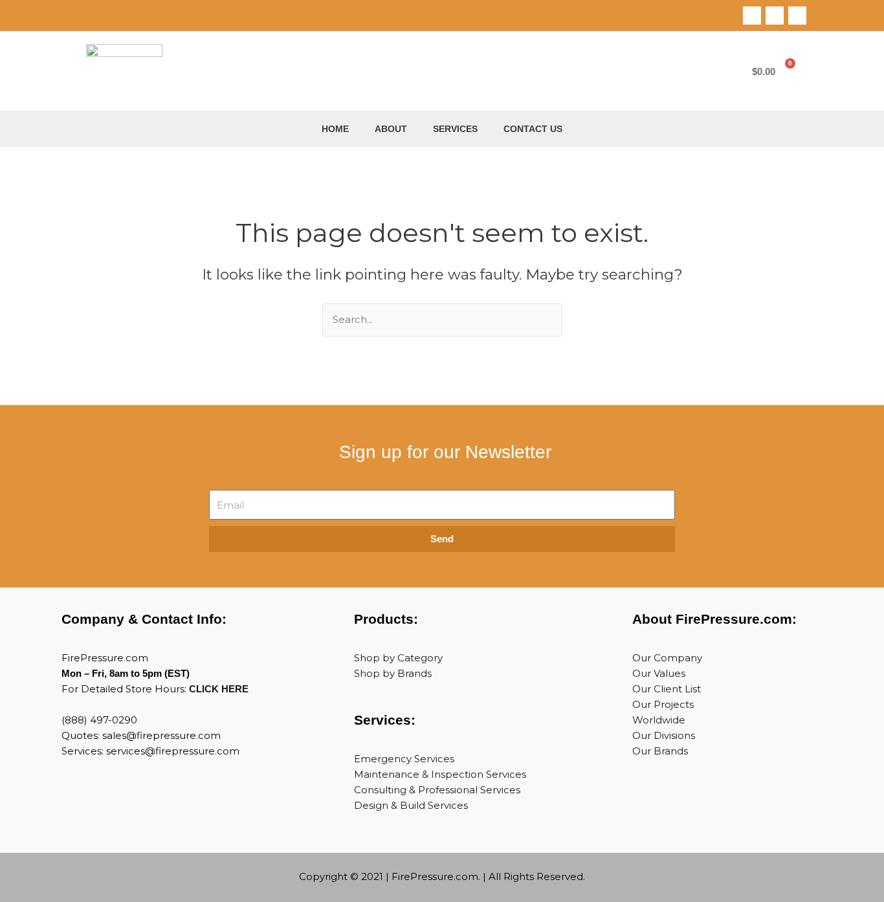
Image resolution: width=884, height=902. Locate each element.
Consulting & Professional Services (437, 790)
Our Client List (666, 689)
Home (335, 129)
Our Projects (663, 704)
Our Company (667, 658)
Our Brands (660, 751)
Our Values (658, 673)
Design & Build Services (411, 805)
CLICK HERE (219, 688)
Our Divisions (663, 735)
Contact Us (532, 129)
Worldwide (658, 720)
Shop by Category (398, 658)
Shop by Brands (393, 673)
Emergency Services (404, 759)
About (391, 129)
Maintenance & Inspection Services (440, 774)
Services (455, 129)
